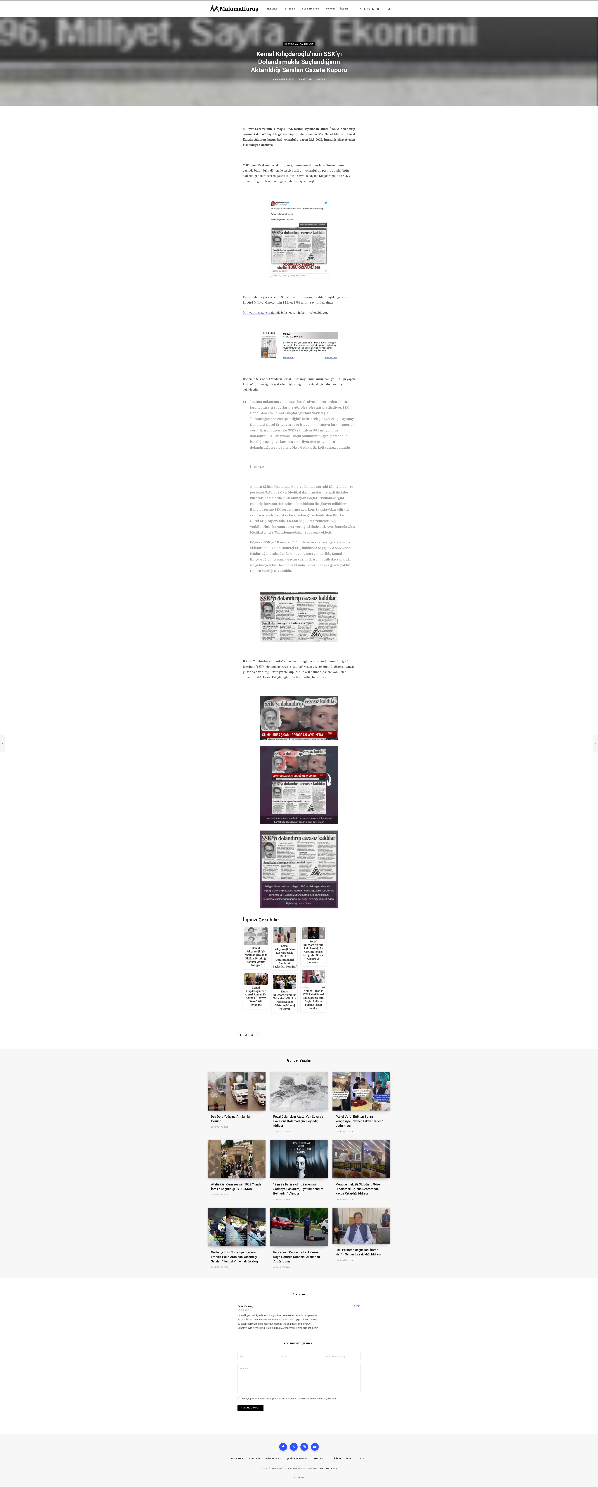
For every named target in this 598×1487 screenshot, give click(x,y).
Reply (357, 1306)
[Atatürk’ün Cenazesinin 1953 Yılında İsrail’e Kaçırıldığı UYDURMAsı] (237, 1159)
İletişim (363, 1458)
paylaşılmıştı (306, 181)
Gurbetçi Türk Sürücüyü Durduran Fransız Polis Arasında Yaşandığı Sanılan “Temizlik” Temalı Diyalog (234, 1256)
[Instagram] (304, 1447)
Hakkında (255, 1458)
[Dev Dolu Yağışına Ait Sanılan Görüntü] (237, 1091)
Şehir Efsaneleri (297, 1458)
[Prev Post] (2, 743)
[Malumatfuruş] (234, 8)
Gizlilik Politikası (340, 1458)
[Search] (387, 8)
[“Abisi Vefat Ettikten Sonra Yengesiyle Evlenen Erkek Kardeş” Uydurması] (361, 1091)
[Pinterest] (257, 1034)
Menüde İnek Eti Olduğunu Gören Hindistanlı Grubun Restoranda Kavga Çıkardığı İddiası (359, 1189)
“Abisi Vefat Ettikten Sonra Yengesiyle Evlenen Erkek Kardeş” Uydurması (359, 1121)
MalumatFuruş (329, 1469)
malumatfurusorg (283, 79)
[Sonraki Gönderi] (595, 743)
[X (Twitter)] (294, 1447)
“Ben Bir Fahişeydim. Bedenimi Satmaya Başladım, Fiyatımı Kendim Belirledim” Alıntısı (298, 1189)
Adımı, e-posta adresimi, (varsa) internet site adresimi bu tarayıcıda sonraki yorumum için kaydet (289, 1398)
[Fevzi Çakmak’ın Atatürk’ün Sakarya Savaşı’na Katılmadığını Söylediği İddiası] (299, 1091)
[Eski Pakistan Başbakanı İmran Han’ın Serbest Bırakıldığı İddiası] (361, 1226)
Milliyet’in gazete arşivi (259, 312)
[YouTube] (315, 1447)
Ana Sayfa (236, 1458)
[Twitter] (246, 1034)
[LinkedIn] (251, 1034)
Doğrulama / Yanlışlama (299, 44)
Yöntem (318, 1458)
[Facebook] (240, 1034)
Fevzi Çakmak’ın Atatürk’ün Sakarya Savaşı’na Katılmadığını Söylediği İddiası (298, 1121)
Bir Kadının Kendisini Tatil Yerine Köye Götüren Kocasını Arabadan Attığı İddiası (296, 1256)
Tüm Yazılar (273, 1458)
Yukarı (300, 1477)
